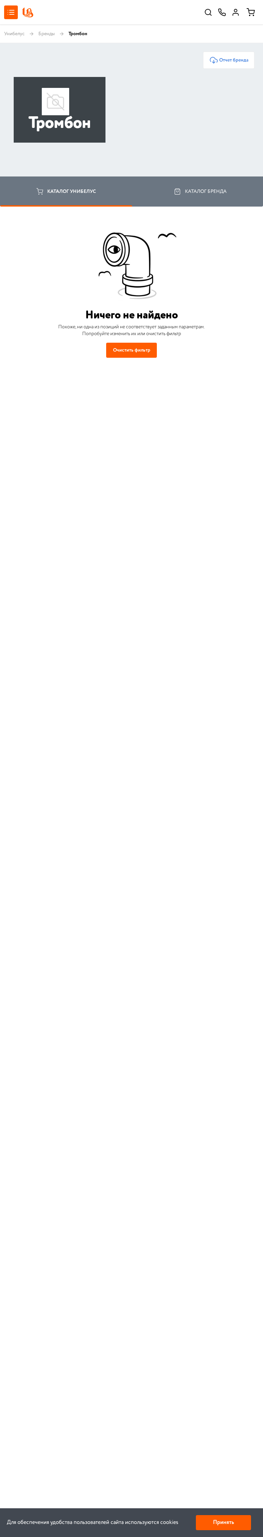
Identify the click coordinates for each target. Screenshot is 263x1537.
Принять (223, 1522)
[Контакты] (222, 12)
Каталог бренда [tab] (206, 191)
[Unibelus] (28, 12)
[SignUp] (235, 12)
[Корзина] (250, 12)
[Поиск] (208, 12)
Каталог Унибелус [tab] (71, 191)
